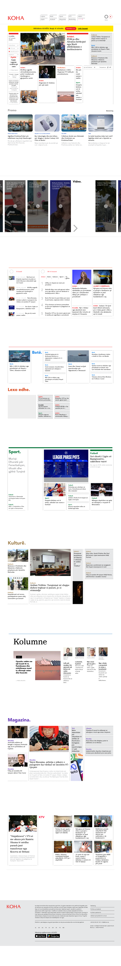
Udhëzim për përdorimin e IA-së (98, 915)
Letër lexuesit (83, 28)
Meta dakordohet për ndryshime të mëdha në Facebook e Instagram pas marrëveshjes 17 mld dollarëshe (77, 740)
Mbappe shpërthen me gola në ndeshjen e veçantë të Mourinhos (102, 502)
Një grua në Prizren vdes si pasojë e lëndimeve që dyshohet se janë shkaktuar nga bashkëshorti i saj (102, 292)
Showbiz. (89, 739)
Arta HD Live (13, 51)
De (42, 927)
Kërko (106, 20)
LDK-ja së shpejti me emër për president (55, 284)
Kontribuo (70, 28)
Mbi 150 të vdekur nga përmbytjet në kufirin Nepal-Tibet (54, 379)
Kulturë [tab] (55, 277)
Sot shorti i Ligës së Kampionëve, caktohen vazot (100, 459)
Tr (60, 927)
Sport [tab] (62, 277)
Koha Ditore (12, 45)
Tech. (73, 728)
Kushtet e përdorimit (95, 912)
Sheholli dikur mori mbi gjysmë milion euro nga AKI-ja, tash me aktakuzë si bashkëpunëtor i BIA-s (57, 291)
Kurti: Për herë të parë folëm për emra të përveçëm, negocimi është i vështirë (57, 299)
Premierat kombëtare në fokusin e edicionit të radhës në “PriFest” (78, 560)
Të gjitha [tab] (67, 277)
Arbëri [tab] (43, 277)
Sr (56, 927)
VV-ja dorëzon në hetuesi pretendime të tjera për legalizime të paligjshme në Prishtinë (57, 306)
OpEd (42, 19)
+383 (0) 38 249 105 (95, 922)
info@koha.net (105, 922)
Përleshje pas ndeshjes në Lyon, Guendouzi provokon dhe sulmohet (77, 489)
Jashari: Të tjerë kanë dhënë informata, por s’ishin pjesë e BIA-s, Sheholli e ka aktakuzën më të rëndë (102, 310)
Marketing (72, 19)
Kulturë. (76, 551)
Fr (46, 927)
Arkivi (80, 16)
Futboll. (11, 494)
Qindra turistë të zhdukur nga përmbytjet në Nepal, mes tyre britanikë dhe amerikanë (101, 367)
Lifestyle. (89, 728)
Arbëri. (70, 36)
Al (35, 927)
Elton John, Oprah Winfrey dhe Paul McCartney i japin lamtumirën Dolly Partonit (97, 555)
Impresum (11, 54)
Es (49, 927)
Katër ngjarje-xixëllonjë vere (14, 63)
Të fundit (19, 271)
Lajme (43, 16)
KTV (70, 16)
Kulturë (52, 19)
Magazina (62, 19)
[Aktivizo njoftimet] (110, 16)
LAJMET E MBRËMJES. (101, 286)
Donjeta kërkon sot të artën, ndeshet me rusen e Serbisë (54, 502)
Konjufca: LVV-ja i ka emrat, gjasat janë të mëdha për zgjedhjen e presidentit (57, 314)
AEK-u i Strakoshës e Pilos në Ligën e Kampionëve (16, 507)
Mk (63, 927)
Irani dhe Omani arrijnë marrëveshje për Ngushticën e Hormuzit (77, 368)
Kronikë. (75, 308)
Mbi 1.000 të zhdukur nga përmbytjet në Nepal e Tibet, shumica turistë (19, 368)
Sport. (47, 498)
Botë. (12, 364)
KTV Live (12, 48)
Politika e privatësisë (95, 909)
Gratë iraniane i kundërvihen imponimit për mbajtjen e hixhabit (54, 368)
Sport (61, 16)
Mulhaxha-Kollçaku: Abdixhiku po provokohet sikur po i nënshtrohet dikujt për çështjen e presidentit (81, 292)
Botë (51, 16)
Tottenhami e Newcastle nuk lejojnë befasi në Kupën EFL (17, 498)
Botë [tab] (49, 277)
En (39, 927)
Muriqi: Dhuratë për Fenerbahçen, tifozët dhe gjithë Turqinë (17, 465)
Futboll (94, 453)
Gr (53, 927)
